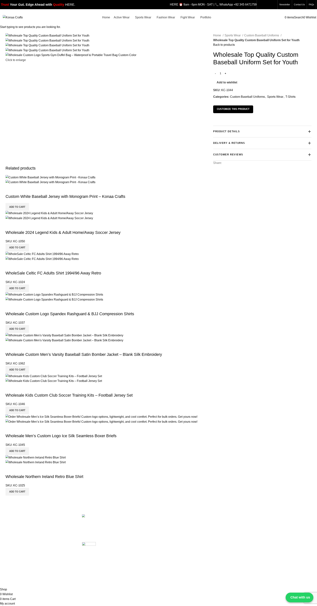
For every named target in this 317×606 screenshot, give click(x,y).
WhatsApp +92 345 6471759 (238, 4)
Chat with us (300, 597)
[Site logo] (13, 17)
